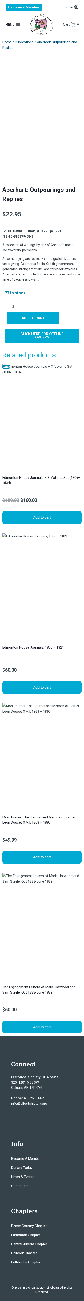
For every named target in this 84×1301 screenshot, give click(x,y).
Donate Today (21, 1168)
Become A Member (26, 1158)
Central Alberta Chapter (29, 1244)
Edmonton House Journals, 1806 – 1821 (33, 647)
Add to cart (33, 318)
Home (7, 42)
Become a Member (23, 7)
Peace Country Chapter (29, 1226)
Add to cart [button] (42, 517)
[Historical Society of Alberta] (42, 24)
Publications (24, 42)
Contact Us (19, 1186)
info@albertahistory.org (29, 1103)
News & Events (22, 1177)
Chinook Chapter (24, 1253)
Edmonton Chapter (25, 1235)
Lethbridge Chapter (25, 1262)
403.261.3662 (34, 1098)
